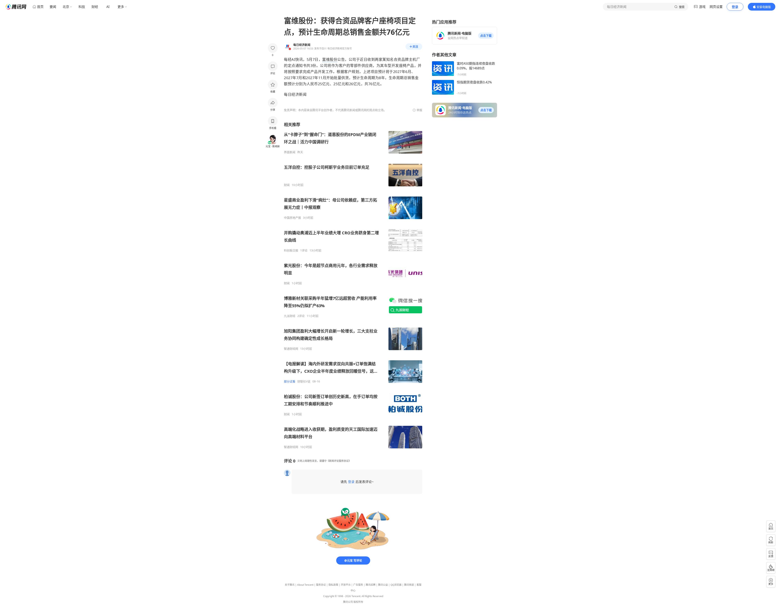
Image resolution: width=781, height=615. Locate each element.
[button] (486, 36)
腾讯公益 (383, 585)
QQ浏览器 (395, 585)
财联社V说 (303, 381)
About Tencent (305, 585)
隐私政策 (333, 585)
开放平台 (346, 585)
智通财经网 (291, 348)
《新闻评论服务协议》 (339, 461)
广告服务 (358, 585)
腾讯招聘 (370, 585)
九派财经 (289, 316)
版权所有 (358, 602)
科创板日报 (291, 250)
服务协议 (321, 585)
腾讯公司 (348, 602)
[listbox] (353, 285)
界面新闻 (289, 152)
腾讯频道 (409, 585)
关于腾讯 (290, 585)
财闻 (287, 185)
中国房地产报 (292, 217)
